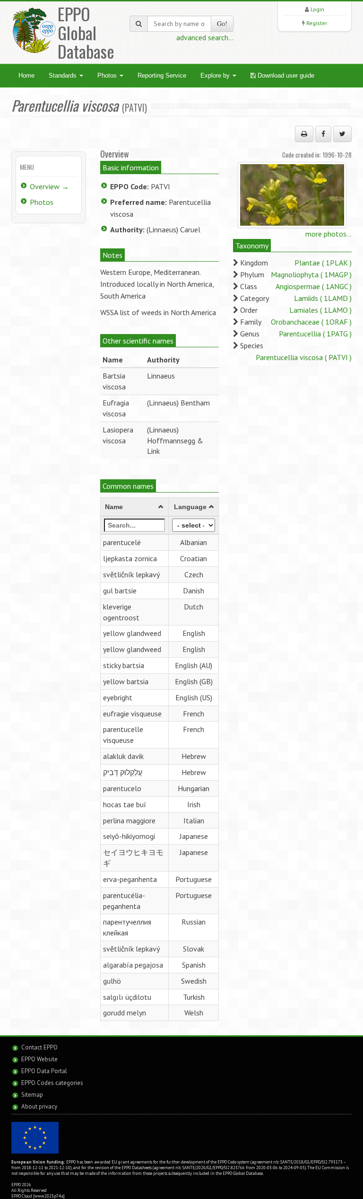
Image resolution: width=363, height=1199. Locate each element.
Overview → (49, 186)
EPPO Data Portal (44, 1071)
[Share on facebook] (323, 134)
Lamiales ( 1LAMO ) (320, 310)
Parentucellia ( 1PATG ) (315, 333)
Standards (63, 75)
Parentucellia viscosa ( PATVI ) (304, 357)
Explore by (216, 75)
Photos (108, 75)
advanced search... (204, 37)
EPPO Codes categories (52, 1083)
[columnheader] (134, 507)
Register (316, 22)
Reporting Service (162, 75)
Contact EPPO (39, 1047)
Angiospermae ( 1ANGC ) (314, 286)
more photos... (328, 233)
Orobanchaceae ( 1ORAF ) (311, 321)
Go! (222, 23)
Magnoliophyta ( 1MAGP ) (311, 274)
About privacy (39, 1106)
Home (26, 75)
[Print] (304, 134)
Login (317, 9)
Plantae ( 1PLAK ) (323, 262)
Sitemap (32, 1095)
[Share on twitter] (342, 134)
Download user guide (285, 75)
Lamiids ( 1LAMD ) (323, 298)
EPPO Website (39, 1059)
